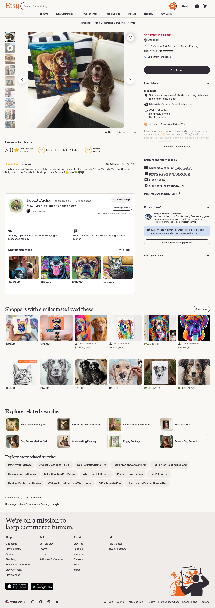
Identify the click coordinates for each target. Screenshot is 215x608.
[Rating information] (27, 205)
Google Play (42, 586)
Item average (26, 148)
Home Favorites (89, 13)
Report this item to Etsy (122, 132)
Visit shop (124, 249)
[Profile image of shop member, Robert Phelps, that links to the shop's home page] (28, 211)
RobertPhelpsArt (153, 50)
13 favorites (35, 497)
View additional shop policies (177, 242)
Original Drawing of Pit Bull (56, 466)
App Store (16, 586)
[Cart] (205, 6)
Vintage (132, 13)
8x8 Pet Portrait (160, 475)
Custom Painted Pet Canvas (26, 484)
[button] (121, 208)
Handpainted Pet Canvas (24, 475)
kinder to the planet (165, 98)
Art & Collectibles (104, 22)
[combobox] (94, 6)
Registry (148, 13)
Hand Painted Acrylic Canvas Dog (149, 484)
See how (194, 233)
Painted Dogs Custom (131, 475)
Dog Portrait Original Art (93, 466)
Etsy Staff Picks (64, 13)
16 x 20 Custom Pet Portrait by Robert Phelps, (171, 46)
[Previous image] (22, 80)
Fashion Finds (112, 13)
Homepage (86, 22)
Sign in (185, 6)
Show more (201, 309)
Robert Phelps (38, 200)
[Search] (172, 6)
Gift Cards (166, 13)
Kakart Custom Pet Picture (61, 475)
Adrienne (114, 164)
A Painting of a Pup (111, 484)
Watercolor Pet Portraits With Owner (71, 484)
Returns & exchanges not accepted (169, 173)
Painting (120, 22)
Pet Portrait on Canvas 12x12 (131, 466)
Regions (205, 601)
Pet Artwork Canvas (21, 466)
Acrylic (131, 22)
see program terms (186, 221)
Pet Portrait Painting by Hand (171, 466)
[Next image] (130, 80)
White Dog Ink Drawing (98, 475)
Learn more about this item (177, 146)
